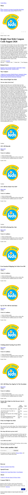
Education (19, 76)
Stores (10, 466)
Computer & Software (20, 75)
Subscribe (16, 450)
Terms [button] (2, 150)
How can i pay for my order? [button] (7, 423)
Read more (8, 486)
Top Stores (10, 9)
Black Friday (13, 472)
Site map (7, 477)
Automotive (21, 74)
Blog (17, 9)
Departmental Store (11, 75)
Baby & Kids (11, 10)
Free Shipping (24, 62)
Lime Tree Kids (8, 67)
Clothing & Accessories (6, 74)
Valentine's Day (4, 472)
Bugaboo (2, 67)
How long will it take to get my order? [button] (9, 431)
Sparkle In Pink (15, 69)
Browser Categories (5, 466)
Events (14, 9)
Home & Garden (4, 76)
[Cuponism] (13, 3)
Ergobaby (14, 67)
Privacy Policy (19, 453)
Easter (9, 472)
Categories (5, 9)
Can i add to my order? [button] (6, 440)
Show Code (3, 148)
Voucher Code (9, 62)
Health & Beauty (14, 74)
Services (10, 76)
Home (2, 9)
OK (23, 489)
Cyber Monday (19, 472)
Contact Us (3, 477)
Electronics (14, 76)
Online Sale (16, 62)
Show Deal (3, 269)
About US (12, 477)
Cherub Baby (19, 67)
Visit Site (8, 61)
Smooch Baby (9, 69)
